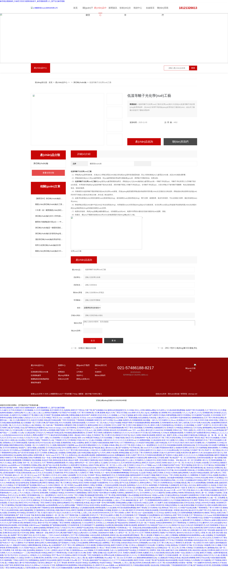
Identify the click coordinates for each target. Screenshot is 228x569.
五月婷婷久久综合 (133, 465)
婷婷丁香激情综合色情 (45, 508)
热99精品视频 (22, 458)
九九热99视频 (189, 425)
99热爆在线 (10, 483)
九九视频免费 (84, 515)
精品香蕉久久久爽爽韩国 (189, 475)
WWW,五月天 (208, 555)
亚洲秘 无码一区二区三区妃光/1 (29, 463)
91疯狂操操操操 (103, 443)
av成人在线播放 (207, 535)
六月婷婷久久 (47, 478)
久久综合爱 (64, 438)
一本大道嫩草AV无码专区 (202, 563)
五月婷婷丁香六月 (197, 450)
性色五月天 (66, 528)
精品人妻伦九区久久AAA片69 (152, 430)
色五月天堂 (134, 453)
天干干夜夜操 (216, 560)
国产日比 (79, 490)
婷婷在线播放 (52, 543)
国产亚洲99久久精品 (170, 455)
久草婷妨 (189, 548)
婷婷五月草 (103, 428)
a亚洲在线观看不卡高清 (11, 473)
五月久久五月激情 (23, 540)
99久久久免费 (100, 450)
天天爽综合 (67, 483)
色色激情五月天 (77, 478)
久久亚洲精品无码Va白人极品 (32, 480)
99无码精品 (46, 555)
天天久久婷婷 (124, 458)
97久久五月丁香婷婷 (142, 533)
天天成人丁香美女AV (215, 540)
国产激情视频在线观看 (58, 525)
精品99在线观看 (219, 428)
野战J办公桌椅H (210, 520)
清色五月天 (129, 438)
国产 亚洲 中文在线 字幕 (25, 515)
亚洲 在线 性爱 (217, 533)
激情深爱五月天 (188, 520)
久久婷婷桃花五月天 (202, 488)
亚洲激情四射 (66, 443)
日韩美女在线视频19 (211, 490)
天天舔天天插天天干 (48, 513)
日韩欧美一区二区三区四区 (63, 485)
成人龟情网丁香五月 (15, 535)
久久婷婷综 (69, 520)
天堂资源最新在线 (33, 495)
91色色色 (73, 438)
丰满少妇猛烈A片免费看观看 (104, 528)
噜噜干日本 (114, 443)
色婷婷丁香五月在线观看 (195, 410)
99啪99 (106, 530)
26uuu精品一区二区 (111, 558)
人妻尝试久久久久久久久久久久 (114, 440)
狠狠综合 (36, 500)
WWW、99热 (17, 468)
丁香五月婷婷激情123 (95, 555)
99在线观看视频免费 (115, 428)
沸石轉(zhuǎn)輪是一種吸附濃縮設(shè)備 (49, 228)
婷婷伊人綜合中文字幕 (60, 550)
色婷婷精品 (131, 485)
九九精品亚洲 (29, 433)
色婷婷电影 (153, 485)
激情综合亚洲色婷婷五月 (116, 410)
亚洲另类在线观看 (203, 458)
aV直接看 (204, 463)
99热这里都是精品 (79, 470)
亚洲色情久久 (134, 483)
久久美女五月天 (93, 470)
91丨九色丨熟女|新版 (140, 518)
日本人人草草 (140, 410)
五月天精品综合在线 (53, 448)
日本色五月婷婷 (122, 548)
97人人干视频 (146, 465)
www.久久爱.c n (172, 490)
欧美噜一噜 (7, 425)
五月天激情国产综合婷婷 (200, 415)
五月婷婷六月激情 (32, 440)
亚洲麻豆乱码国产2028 (170, 465)
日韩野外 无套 (155, 550)
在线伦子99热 (93, 465)
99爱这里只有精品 (92, 438)
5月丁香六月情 (184, 490)
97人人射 (94, 428)
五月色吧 (160, 458)
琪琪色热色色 (189, 493)
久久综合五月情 (118, 505)
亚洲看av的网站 (171, 493)
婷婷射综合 (188, 428)
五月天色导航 (184, 450)
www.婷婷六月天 (134, 413)
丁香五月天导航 (121, 413)
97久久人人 (15, 500)
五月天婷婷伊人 (145, 493)
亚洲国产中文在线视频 (211, 518)
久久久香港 (222, 410)
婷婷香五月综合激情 (95, 530)
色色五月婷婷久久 (61, 518)
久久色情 (87, 478)
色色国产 (22, 448)
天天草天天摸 (203, 420)
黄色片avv (41, 485)
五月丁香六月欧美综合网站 (214, 418)
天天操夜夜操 (198, 548)
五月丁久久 (85, 500)
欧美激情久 (65, 535)
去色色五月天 (72, 530)
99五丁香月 (128, 428)
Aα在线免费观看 (51, 505)
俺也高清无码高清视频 (58, 435)
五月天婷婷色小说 (154, 508)
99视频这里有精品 (133, 538)
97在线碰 (176, 500)
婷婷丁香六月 (208, 480)
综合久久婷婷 (135, 435)
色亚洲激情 (180, 498)
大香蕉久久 (222, 420)
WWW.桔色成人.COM (86, 450)
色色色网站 (31, 550)
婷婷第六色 (114, 535)
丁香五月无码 (170, 438)
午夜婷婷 (30, 520)
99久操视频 (53, 523)
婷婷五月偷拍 (115, 498)
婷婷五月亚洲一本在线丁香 (144, 560)
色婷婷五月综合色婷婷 (48, 560)
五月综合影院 (47, 473)
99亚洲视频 (188, 540)
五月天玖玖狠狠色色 (10, 448)
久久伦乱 (155, 538)
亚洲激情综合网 (35, 483)
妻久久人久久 (197, 413)
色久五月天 (37, 535)
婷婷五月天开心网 (55, 533)
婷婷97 (166, 520)
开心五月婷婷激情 (126, 515)
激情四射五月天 (201, 440)
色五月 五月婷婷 (41, 453)
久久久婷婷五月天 (42, 445)
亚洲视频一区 (77, 540)
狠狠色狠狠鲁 (213, 448)
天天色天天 (189, 463)
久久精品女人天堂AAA (30, 493)
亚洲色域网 (44, 493)
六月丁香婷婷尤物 (71, 515)
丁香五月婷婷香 (64, 523)
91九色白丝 (4, 450)
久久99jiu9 (165, 433)
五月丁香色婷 (62, 563)
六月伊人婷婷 (105, 453)
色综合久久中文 (82, 430)
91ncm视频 (118, 420)
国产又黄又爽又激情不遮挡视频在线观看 (150, 540)
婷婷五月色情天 (25, 478)
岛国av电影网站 (93, 518)
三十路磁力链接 (118, 438)
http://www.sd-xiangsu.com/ (55, 428)
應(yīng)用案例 (63, 375)
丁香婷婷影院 (58, 425)
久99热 (167, 545)
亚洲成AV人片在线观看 (38, 488)
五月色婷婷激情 (219, 535)
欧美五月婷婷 (161, 463)
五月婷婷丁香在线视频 (51, 415)
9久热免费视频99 (153, 515)
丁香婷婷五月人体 (47, 440)
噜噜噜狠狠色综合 (23, 518)
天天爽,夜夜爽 (99, 413)
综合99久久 (143, 480)
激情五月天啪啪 (205, 553)
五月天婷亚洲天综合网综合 (131, 463)
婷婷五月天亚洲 (76, 488)
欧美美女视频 (189, 505)
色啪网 (215, 475)
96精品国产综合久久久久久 (160, 525)
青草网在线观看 (12, 548)
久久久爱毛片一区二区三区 (124, 533)
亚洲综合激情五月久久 (147, 450)
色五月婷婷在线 (154, 433)
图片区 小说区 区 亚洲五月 (185, 488)
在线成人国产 (147, 415)
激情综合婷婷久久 (203, 485)
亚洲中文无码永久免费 (211, 528)
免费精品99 (80, 545)
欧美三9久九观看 (168, 440)
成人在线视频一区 (27, 423)
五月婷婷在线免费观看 (153, 455)
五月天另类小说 (129, 488)
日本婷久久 (28, 558)
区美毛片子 (94, 515)
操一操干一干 (142, 500)
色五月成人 (184, 485)
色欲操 (213, 485)
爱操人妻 (41, 465)
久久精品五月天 (150, 460)
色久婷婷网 (163, 413)
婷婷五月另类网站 (183, 415)
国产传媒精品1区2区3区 (202, 565)
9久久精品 (70, 463)
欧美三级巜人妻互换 (181, 423)
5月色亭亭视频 (105, 470)
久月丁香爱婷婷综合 (126, 443)
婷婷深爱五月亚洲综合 (79, 465)
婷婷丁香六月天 (205, 510)
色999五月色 (150, 520)
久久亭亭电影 (190, 440)
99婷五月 (181, 518)
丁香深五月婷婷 (110, 548)
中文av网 (73, 560)
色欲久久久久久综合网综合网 (167, 450)
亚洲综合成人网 (155, 530)
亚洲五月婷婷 (162, 460)
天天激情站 (159, 545)
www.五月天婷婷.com (128, 558)
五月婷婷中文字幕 (164, 528)
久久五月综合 (159, 513)
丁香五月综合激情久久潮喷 (109, 515)
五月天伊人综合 (187, 528)
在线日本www (34, 525)
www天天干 (148, 448)
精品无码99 (137, 563)
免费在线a (74, 508)
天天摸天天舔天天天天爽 (76, 553)
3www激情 (78, 485)
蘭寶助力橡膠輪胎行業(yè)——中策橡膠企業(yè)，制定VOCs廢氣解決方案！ (49, 222)
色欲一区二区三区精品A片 (27, 490)
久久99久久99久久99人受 (57, 538)
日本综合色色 (189, 503)
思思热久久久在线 (192, 553)
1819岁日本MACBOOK (100, 513)
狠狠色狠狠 (118, 525)
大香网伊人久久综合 (125, 490)
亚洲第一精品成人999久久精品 (79, 435)
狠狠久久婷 (38, 415)
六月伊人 (55, 558)
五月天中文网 (195, 423)
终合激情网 (156, 498)
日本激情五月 (82, 425)
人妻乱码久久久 (163, 418)
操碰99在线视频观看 (13, 460)
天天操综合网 (17, 430)
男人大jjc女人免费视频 (149, 413)
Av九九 (61, 505)
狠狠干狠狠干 (68, 533)
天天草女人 (132, 545)
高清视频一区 (29, 445)
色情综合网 (18, 413)
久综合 (208, 430)
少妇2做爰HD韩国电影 (175, 478)
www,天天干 (55, 455)
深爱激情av (7, 443)
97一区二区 (179, 463)
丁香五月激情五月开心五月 (112, 488)
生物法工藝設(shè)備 (87, 348)
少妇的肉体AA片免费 (105, 533)
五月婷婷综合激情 (83, 428)
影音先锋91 (35, 540)
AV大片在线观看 (65, 423)
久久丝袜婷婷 (54, 438)
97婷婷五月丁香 (10, 458)
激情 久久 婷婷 (180, 530)
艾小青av (99, 548)
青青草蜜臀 (110, 503)
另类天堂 (42, 430)
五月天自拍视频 (106, 438)
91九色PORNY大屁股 (172, 453)
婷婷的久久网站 (89, 485)
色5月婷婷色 (71, 428)
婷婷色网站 (59, 520)
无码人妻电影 (192, 530)
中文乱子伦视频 (115, 423)
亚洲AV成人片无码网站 (195, 470)
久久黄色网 (148, 535)
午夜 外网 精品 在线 (18, 550)
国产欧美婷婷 (159, 560)
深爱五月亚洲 (92, 493)
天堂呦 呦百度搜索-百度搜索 (61, 458)
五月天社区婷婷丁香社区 (191, 438)
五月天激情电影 (6, 560)
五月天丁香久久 (16, 498)
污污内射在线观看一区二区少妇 (176, 555)
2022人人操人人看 (78, 558)
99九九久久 (14, 478)
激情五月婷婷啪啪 (64, 540)
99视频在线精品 (98, 538)
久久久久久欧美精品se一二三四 (17, 553)
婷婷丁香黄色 (199, 500)
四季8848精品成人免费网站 (99, 543)
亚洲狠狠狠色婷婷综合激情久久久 (159, 500)
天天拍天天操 (13, 503)
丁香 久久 (64, 455)
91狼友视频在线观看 (218, 558)
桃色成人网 (185, 483)
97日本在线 (24, 533)
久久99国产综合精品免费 (187, 508)
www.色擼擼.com (111, 565)
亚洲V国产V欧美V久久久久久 (191, 538)
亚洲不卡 (207, 425)
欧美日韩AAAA (145, 495)
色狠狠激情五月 (160, 428)
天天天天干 (73, 518)
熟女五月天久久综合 (107, 518)
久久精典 (53, 445)
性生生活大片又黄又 (191, 533)
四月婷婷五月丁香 (33, 513)
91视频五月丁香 (27, 415)
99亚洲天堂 (159, 505)
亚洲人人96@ (178, 435)
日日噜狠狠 (29, 410)
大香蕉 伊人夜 (205, 533)
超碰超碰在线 (131, 500)
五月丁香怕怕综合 (195, 515)
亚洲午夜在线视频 (64, 468)
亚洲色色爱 (146, 563)
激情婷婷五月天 (143, 525)
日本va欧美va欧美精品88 (164, 488)
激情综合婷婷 (93, 425)
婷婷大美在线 (65, 558)
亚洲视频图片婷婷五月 (93, 420)
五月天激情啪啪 (201, 448)
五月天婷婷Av (66, 555)
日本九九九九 (13, 495)
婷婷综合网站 (28, 455)
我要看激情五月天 (108, 475)
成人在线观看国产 (55, 545)
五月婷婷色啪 (163, 485)
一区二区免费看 (219, 498)
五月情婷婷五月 (143, 550)
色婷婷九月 (127, 420)
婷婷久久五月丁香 (158, 563)
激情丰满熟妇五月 (131, 450)
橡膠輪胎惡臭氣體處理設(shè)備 (40, 379)
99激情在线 (79, 503)
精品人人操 (29, 425)
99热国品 (179, 428)
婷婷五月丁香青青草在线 (81, 448)
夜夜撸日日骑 (96, 500)
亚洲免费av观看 (212, 483)
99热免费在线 (215, 495)
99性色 (75, 483)
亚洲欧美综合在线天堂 (11, 533)
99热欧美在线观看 (148, 435)
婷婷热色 (174, 545)
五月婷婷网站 (148, 428)
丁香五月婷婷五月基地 (47, 503)
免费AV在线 (152, 458)
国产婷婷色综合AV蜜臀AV (34, 428)
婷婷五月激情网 (77, 510)
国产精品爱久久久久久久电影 (61, 548)
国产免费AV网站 (51, 468)
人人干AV (121, 415)
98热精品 (163, 538)
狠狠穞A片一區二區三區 (55, 515)
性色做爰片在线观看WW (99, 483)
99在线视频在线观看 (174, 445)
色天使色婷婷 (122, 430)
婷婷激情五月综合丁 (53, 528)
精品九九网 (78, 533)
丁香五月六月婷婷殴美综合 (162, 483)
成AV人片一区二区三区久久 (23, 475)
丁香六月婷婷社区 (145, 453)
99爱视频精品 (33, 560)
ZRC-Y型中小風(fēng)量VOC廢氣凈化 (181, 348)
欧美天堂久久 (218, 453)
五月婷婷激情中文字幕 (99, 490)
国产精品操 (96, 448)
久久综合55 (44, 565)
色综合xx (76, 548)
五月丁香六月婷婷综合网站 (54, 498)
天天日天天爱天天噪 (219, 425)
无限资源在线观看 (78, 423)
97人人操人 (129, 460)
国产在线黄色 (123, 448)
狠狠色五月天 (25, 420)
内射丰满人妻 (217, 510)
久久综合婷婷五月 (88, 523)
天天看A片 (97, 480)
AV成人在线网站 (78, 443)
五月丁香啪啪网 (140, 515)
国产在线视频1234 (100, 410)
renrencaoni (145, 468)
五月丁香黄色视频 (130, 418)
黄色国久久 (116, 510)
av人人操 (92, 430)
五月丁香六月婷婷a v (118, 513)
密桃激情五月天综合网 (146, 545)
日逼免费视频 (25, 530)
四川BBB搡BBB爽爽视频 (119, 473)
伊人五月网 (180, 548)
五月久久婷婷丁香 (118, 425)
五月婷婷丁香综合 (94, 475)
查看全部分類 (48, 173)
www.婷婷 (150, 488)
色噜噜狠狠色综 (197, 418)
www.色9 (78, 445)
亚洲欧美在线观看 (130, 525)
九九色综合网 (57, 478)
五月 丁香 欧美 (83, 560)
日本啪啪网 (168, 430)
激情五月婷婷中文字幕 (119, 545)
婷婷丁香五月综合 (9, 540)
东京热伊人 (28, 435)
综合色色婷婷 (49, 520)
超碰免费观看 (70, 498)
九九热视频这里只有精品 (193, 480)
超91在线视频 (107, 500)
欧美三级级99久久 (158, 468)
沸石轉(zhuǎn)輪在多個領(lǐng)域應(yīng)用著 (49, 233)
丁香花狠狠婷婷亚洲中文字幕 (181, 565)
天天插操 (104, 445)
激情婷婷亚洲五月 (125, 565)
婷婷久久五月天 (51, 475)
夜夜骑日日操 (19, 565)
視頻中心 (137, 8)
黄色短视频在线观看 (149, 528)
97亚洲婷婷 (178, 540)
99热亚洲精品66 (109, 418)
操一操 (213, 458)
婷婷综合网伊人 (146, 483)
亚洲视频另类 (207, 413)
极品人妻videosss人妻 (109, 448)
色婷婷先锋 (35, 530)
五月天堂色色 (198, 545)
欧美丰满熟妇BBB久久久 (91, 445)
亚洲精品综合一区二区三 (166, 548)
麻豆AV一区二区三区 (107, 465)
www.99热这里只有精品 (147, 478)
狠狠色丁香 (84, 568)
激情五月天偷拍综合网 (138, 458)
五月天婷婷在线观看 (19, 443)
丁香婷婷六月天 (60, 440)
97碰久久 (8, 430)
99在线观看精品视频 (7, 538)
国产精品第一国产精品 (47, 450)
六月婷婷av (131, 520)
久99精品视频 (21, 538)
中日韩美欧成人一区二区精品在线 (128, 528)
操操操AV (39, 550)
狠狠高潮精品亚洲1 (16, 445)
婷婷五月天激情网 (22, 488)
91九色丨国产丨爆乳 (41, 438)
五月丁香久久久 (126, 498)
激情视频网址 (207, 428)
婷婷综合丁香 (19, 528)
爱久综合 (6, 478)
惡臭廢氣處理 (36, 375)
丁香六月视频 (78, 495)
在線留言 (150, 8)
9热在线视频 (36, 460)
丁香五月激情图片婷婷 (100, 498)
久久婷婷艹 (199, 425)
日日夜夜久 (178, 425)
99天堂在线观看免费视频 (126, 508)
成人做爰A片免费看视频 (94, 558)
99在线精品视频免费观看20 (74, 433)
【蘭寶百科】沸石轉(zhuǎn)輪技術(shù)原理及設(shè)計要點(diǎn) (49, 198)
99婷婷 (180, 493)
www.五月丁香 (39, 475)
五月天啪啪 (97, 488)
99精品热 (87, 490)
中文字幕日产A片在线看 (67, 413)
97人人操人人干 (15, 493)
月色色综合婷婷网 (111, 485)
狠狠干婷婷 (60, 430)
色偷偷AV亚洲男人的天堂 (185, 448)
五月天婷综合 (214, 463)
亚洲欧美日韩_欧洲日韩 (42, 558)
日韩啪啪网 (143, 543)
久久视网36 (18, 543)
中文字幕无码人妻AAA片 (174, 533)
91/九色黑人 (161, 410)
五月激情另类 (58, 473)
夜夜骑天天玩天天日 (98, 415)
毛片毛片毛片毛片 (11, 555)
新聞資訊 (113, 8)
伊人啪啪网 (82, 518)
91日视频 (176, 483)
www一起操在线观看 (145, 513)
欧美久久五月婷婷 (90, 533)
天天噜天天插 (204, 495)
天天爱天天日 (109, 435)
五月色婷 (197, 463)
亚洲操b (34, 465)
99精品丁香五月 (52, 418)
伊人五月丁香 (125, 445)
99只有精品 (21, 513)
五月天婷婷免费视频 (184, 513)
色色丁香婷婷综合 (119, 520)
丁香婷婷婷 (80, 420)
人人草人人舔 (127, 563)
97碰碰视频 (44, 525)
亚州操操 (108, 520)
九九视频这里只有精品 (166, 558)
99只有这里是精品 (37, 468)
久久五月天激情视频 (41, 410)
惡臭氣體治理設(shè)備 (39, 372)
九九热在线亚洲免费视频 (175, 410)
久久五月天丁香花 (168, 498)
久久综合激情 (111, 508)
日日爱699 (211, 550)
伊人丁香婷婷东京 (79, 458)
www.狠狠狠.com (37, 470)
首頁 (75, 8)
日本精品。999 (173, 460)
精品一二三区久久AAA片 (51, 535)
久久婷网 (108, 538)
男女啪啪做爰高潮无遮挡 (93, 495)
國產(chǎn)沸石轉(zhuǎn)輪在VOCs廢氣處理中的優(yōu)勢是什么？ (49, 251)
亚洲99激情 (139, 505)
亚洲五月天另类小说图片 (205, 543)
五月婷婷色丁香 (97, 435)
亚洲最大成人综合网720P (106, 553)
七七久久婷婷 (149, 505)
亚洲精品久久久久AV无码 (61, 500)
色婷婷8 (67, 410)
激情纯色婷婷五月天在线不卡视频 (142, 475)
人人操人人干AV (119, 500)
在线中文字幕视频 (54, 488)
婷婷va (36, 565)
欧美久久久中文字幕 (72, 513)
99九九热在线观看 (174, 413)
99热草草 (147, 498)
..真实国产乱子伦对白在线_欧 (154, 490)
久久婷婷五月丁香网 (85, 473)
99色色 (115, 480)
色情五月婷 (221, 513)
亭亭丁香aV (56, 555)
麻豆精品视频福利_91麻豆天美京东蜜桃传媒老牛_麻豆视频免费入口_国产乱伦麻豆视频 (32, 1)
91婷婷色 (120, 493)
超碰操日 (173, 518)
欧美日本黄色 (95, 505)
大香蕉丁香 (39, 498)
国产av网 (213, 473)
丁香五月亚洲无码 (68, 420)
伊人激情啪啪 (209, 548)
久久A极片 (4, 410)
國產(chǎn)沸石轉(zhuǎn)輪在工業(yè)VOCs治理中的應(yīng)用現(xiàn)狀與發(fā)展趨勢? (49, 204)
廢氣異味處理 (36, 382)
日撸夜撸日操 (45, 568)
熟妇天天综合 (65, 510)
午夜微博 (207, 545)
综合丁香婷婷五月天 (218, 488)
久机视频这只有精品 (56, 493)
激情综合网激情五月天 (65, 503)
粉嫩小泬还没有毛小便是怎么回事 (141, 503)
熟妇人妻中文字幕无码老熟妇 (25, 563)
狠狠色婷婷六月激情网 (65, 445)
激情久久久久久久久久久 (188, 455)
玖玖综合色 (133, 473)
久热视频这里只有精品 (110, 458)
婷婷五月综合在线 (202, 558)
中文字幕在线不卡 (114, 568)
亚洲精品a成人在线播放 (56, 453)
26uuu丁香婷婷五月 (176, 543)
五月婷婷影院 (25, 465)
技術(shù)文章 (125, 10)
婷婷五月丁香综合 (77, 410)
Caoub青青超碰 (217, 430)
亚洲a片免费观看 (34, 458)
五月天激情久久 (164, 420)
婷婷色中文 (175, 525)
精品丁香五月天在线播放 (210, 438)
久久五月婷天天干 (94, 458)
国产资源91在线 (52, 423)
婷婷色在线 (57, 460)
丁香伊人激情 (187, 430)
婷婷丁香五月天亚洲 (180, 515)
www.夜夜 (95, 478)
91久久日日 (68, 495)
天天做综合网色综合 (171, 495)
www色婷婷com (13, 465)
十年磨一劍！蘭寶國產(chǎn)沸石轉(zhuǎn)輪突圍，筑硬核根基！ (49, 210)
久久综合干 (28, 438)
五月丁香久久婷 (154, 518)
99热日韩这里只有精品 (38, 553)
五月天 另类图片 (123, 553)
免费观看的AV (198, 513)
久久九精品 (19, 558)
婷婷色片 (215, 563)
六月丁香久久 (70, 430)
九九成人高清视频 (95, 440)
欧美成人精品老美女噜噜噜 (185, 558)
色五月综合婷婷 (173, 538)
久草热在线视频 (149, 470)
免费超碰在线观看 (176, 433)
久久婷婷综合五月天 (194, 523)
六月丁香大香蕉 (109, 495)
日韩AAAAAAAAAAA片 (8, 490)
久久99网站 (223, 448)
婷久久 (205, 460)
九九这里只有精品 (145, 473)
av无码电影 (51, 430)
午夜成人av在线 (157, 495)
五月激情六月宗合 (205, 475)
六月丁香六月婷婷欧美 (85, 413)
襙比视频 (146, 420)
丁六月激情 (76, 500)
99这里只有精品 (184, 560)
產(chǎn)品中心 (100, 10)
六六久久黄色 (114, 483)
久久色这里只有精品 (30, 430)
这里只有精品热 (161, 443)
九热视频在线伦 (10, 518)
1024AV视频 (87, 488)
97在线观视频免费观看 (141, 423)
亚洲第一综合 (180, 553)
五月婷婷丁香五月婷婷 (94, 433)
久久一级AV (105, 473)
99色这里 (122, 485)
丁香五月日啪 (115, 543)
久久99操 (130, 410)
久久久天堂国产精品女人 (28, 548)
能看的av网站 (150, 410)
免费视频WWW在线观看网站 (189, 535)
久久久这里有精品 (195, 555)
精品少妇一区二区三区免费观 (191, 460)
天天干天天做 (78, 480)
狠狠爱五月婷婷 (136, 553)
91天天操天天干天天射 (139, 433)
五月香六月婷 (131, 425)
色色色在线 (154, 565)
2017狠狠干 (159, 555)
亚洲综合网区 (146, 538)
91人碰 (209, 498)
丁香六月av (51, 490)
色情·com (81, 438)
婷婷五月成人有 (43, 548)
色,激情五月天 (15, 415)
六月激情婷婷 (211, 443)
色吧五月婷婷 (158, 473)
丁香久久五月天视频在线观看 (61, 568)
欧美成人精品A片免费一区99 (72, 460)
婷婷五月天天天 (66, 480)
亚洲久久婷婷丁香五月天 (135, 455)
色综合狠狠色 (143, 418)
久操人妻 (124, 510)
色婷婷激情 (202, 498)
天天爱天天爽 (40, 423)
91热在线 (152, 418)
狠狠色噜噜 (155, 423)
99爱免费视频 (171, 415)
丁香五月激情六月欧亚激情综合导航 (162, 480)
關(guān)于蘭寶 (88, 10)
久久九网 (16, 420)
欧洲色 (178, 438)
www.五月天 (36, 473)
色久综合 (192, 485)
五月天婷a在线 (46, 500)
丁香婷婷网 (76, 468)
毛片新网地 (133, 548)
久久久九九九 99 (18, 425)
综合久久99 (185, 525)
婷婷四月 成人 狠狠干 (164, 435)
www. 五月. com (134, 430)
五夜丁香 (88, 410)
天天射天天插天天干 (64, 470)
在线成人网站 (114, 445)
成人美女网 (35, 518)
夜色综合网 (169, 553)
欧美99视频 (129, 505)
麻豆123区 (138, 415)
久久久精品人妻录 (9, 463)
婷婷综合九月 (210, 470)
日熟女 (217, 450)
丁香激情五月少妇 (133, 468)
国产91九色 (123, 483)
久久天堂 (180, 480)
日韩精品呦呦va (121, 503)
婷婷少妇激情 (212, 505)
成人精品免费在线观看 (86, 455)
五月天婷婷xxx (15, 450)
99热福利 (110, 523)
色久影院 (22, 495)
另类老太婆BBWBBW (163, 523)
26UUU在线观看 (180, 470)
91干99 (11, 410)
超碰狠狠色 (100, 525)
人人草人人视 (121, 465)
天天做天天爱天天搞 (123, 518)
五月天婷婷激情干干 (87, 525)
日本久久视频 (216, 545)
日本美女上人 (101, 523)
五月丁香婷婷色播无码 (49, 540)
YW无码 (97, 473)
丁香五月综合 (107, 480)
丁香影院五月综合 (82, 505)
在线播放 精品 (140, 488)
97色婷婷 (217, 493)
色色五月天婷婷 (37, 420)
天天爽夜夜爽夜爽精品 (146, 555)
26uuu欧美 (113, 490)
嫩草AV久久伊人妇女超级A (202, 453)
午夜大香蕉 (82, 530)
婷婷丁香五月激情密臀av (66, 490)
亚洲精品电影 (71, 453)
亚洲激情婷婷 (137, 420)
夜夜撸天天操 (158, 453)
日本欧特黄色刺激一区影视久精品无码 (173, 510)
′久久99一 (47, 550)
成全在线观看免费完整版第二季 (131, 535)
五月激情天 (139, 460)
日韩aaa (27, 470)
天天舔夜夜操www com (78, 550)
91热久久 (66, 478)
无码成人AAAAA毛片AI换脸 (205, 503)
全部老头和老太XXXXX (129, 543)
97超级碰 (129, 415)
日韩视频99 (26, 460)
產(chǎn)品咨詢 (144, 141)
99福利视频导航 (128, 540)
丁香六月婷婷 (174, 475)
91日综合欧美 (73, 538)
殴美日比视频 (40, 515)
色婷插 (219, 458)
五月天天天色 (81, 475)
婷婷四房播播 (121, 495)
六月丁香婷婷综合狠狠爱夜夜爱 (53, 463)
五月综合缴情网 (82, 543)
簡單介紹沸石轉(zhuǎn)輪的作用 (48, 245)
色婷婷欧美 (78, 520)
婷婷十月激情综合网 (116, 460)
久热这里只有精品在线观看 (199, 473)
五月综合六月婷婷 (170, 473)
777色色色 (151, 523)
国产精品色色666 (121, 523)
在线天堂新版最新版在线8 (173, 503)
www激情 (159, 520)
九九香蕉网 (195, 560)
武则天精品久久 (98, 520)
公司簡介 (79, 372)
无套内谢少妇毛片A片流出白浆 (39, 443)
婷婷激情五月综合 (30, 523)
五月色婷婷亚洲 (73, 525)
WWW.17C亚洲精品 (216, 478)
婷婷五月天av (94, 568)
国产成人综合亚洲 (52, 465)
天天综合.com (85, 418)
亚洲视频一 (99, 485)
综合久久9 (60, 513)
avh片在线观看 (96, 418)
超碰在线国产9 (94, 560)
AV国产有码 (8, 565)
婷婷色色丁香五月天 (169, 508)
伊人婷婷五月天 (98, 565)
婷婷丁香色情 (142, 508)
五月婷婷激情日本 (166, 423)
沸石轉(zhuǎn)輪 (79, 82)
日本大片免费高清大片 (213, 500)
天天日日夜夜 (216, 415)
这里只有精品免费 (119, 538)
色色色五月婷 (47, 460)
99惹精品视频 (220, 465)
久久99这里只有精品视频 (144, 443)
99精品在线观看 (127, 560)
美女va (153, 548)
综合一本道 (46, 458)
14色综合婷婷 (95, 535)
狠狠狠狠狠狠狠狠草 (62, 508)
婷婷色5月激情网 (51, 413)
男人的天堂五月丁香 (156, 438)
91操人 (105, 423)
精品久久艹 (122, 468)
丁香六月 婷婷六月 (215, 508)
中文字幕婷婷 (29, 543)
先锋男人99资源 (103, 430)
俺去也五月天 (193, 510)
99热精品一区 (39, 425)
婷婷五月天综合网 (79, 555)
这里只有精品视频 (83, 453)
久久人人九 (186, 413)
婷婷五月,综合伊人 (149, 463)
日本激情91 (116, 470)
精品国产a (95, 453)
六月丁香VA (138, 490)
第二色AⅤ (46, 455)
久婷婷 (171, 530)
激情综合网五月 (40, 543)
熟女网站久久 (65, 465)
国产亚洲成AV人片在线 (66, 543)
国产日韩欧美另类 (16, 523)
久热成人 (103, 568)
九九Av (26, 508)
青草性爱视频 (98, 510)
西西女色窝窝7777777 (41, 435)
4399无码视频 (23, 525)
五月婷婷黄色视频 (122, 475)
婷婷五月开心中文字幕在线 (28, 503)
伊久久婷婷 (62, 475)
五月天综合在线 (201, 445)
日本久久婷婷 (9, 440)
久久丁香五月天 (211, 410)
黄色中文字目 (43, 523)
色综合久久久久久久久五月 (35, 418)
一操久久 (154, 420)
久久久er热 (176, 528)
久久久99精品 (8, 485)
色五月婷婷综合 (166, 515)
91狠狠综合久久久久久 (121, 433)
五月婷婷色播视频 (215, 460)
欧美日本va (131, 440)
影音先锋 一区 (190, 543)
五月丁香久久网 (162, 543)
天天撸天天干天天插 (83, 498)
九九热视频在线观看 (86, 508)
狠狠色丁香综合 (210, 513)
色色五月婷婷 (103, 460)
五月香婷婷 (71, 440)
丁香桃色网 (116, 563)
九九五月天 (162, 445)
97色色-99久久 (82, 440)
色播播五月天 (148, 553)
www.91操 (152, 543)
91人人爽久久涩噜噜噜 (169, 535)
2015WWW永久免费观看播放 (75, 493)
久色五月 (59, 495)
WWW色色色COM (200, 540)
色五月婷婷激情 (212, 525)
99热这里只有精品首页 (54, 433)
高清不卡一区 (209, 450)
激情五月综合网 (63, 560)
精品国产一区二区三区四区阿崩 (184, 458)
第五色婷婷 (88, 510)
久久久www (207, 515)
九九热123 (75, 418)
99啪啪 (90, 550)
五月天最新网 (205, 560)
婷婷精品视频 (124, 453)
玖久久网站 (179, 440)
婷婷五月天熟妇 (159, 415)
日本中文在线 (137, 470)
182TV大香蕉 (108, 420)
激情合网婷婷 (183, 473)
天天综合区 (123, 480)
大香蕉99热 (88, 480)
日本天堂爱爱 (66, 448)
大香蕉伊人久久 (35, 555)
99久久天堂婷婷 (104, 425)
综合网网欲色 (94, 563)
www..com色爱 (64, 418)
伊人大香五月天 (199, 430)
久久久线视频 (112, 415)
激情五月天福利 (90, 443)
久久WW (49, 485)
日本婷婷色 (12, 513)
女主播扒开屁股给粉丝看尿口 (164, 448)
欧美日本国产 (85, 415)
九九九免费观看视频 (113, 540)
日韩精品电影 (165, 565)
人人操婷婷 (165, 518)
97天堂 (52, 565)
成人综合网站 (20, 440)
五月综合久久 (40, 433)
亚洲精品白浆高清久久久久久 (126, 555)
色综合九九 (29, 565)
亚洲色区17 (19, 410)
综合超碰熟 (17, 455)
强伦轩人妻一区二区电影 (204, 493)
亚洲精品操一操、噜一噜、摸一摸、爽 (212, 435)
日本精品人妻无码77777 (109, 478)
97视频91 (156, 535)
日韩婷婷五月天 (134, 523)
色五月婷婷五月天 (56, 410)
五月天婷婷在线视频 (51, 480)
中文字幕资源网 (19, 485)
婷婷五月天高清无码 (136, 510)
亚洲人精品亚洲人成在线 (197, 550)
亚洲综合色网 (8, 528)
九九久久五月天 (6, 438)
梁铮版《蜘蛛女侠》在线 (39, 533)
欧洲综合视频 (9, 558)
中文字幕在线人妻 (136, 448)
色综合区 (112, 430)
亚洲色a (45, 545)
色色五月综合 (133, 480)
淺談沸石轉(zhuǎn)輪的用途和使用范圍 (49, 239)
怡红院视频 (138, 428)
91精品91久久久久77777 (110, 560)
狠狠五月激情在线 (190, 435)
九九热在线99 (156, 440)
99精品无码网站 (171, 505)
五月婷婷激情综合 (166, 425)
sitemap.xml (192, 394)
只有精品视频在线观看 (141, 565)
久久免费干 (159, 503)
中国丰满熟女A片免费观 (107, 493)
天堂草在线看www (32, 568)
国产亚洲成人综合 (17, 428)
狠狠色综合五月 (187, 500)
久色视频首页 (174, 485)
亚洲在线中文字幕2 (173, 468)
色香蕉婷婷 (105, 535)
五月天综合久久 (114, 463)
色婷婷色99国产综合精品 (126, 550)
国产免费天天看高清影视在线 (191, 468)
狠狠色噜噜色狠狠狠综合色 (147, 558)
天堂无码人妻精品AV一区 (46, 563)
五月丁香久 (36, 478)
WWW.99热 (213, 420)
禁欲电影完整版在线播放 (24, 505)
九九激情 (104, 463)
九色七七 (113, 550)
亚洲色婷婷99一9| (141, 438)
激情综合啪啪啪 (39, 528)
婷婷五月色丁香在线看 (206, 530)
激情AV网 (64, 415)
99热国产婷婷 (127, 423)
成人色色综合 (208, 468)
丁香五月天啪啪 (144, 548)
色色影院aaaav (106, 505)
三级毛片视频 (31, 448)
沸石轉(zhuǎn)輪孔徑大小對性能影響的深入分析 (49, 216)
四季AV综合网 (109, 555)
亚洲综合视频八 (18, 418)
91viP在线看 (4, 498)
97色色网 (114, 453)
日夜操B (26, 468)
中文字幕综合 (209, 465)
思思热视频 (216, 565)
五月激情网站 (9, 505)
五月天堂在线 (138, 498)
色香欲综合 (73, 455)
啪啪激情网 (28, 510)
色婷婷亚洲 (198, 528)
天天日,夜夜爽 (90, 545)
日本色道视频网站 (47, 518)
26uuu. (173, 420)
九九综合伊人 (23, 555)
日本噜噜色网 (39, 505)
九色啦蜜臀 (71, 475)
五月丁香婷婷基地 (179, 523)
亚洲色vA (165, 530)
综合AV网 (119, 418)
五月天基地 (197, 428)
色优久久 (170, 463)
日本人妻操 (42, 490)
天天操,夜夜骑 (159, 553)
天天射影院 (188, 433)
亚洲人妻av (39, 520)
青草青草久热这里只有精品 (78, 563)
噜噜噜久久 (199, 520)
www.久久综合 (18, 438)
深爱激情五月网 (70, 425)
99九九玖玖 (206, 538)
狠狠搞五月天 (142, 425)
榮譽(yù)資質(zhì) (83, 379)
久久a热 (21, 433)
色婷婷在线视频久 (6, 413)
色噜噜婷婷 (183, 550)
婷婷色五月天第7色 (122, 435)
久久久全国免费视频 (197, 483)
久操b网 (76, 568)
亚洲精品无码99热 (103, 545)
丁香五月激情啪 (186, 465)
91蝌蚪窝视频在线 (34, 545)
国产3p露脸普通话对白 (201, 433)
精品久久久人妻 (196, 490)
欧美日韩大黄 (186, 453)
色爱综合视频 (69, 505)
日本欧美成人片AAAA (192, 478)
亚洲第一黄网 (92, 553)
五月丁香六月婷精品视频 (79, 535)
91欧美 (223, 495)
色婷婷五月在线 (170, 513)
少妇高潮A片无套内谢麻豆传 (179, 418)
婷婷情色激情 (100, 508)
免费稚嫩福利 (120, 455)
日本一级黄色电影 (16, 470)
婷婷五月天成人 (28, 498)
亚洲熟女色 (218, 468)
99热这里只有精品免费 (52, 420)
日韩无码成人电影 (52, 510)
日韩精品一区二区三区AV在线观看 (53, 530)
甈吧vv (97, 463)
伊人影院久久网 (153, 425)
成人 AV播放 (9, 563)
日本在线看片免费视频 (216, 445)
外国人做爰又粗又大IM (169, 550)
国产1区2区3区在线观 (26, 453)
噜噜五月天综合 (162, 475)
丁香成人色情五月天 (20, 560)
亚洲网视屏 (87, 520)
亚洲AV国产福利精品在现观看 (121, 530)
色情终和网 (37, 455)
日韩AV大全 (177, 430)
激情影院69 (112, 468)
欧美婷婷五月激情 (157, 533)
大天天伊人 (28, 528)
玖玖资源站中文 (200, 505)
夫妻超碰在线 (76, 523)
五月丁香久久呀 (69, 545)
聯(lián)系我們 (162, 10)
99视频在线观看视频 (205, 455)
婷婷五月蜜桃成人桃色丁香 (52, 483)
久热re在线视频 (133, 495)
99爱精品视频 (74, 415)
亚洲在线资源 (26, 473)
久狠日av (65, 488)
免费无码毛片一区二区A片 (84, 463)
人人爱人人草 (86, 513)
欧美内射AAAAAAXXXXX (13, 435)
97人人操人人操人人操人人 (34, 413)
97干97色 (169, 540)
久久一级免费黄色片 (149, 445)
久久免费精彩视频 (143, 440)
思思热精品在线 (189, 445)
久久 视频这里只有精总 (17, 545)
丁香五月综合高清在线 (11, 530)
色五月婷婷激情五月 (197, 525)
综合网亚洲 (109, 525)
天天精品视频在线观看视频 (10, 423)
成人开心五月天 (17, 508)
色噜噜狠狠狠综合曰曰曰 (105, 455)
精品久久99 (110, 413)
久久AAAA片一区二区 (94, 423)
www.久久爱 (156, 465)
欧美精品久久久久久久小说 (187, 420)
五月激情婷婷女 (39, 510)
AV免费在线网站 (191, 498)
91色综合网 (205, 423)
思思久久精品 (136, 445)
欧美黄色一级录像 (185, 563)
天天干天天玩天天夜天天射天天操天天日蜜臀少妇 (186, 443)
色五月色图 (56, 443)
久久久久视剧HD (158, 493)
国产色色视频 (31, 485)
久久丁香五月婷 (71, 450)
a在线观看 (41, 448)
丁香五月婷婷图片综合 (194, 518)
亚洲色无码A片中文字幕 (164, 470)
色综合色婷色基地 (22, 483)
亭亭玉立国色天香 (70, 473)
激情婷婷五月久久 (132, 493)
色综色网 (33, 508)
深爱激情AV (107, 433)
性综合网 (204, 478)
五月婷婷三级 (5, 428)
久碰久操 (49, 425)
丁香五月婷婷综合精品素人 (14, 568)
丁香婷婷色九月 (50, 470)
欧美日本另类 (111, 450)
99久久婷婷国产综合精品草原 (82, 528)
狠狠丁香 (168, 458)
